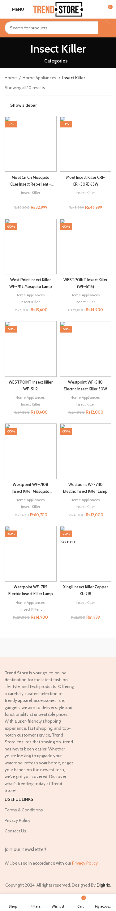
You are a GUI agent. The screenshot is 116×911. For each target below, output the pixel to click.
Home (11, 77)
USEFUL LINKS (19, 799)
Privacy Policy (17, 820)
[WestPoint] (84, 647)
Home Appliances (40, 77)
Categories (55, 60)
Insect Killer (30, 192)
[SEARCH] (104, 27)
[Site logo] (58, 8)
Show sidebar (23, 105)
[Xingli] (31, 647)
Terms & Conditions (24, 810)
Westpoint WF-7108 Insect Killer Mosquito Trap (30, 491)
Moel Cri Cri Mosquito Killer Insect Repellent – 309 (30, 184)
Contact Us (15, 831)
